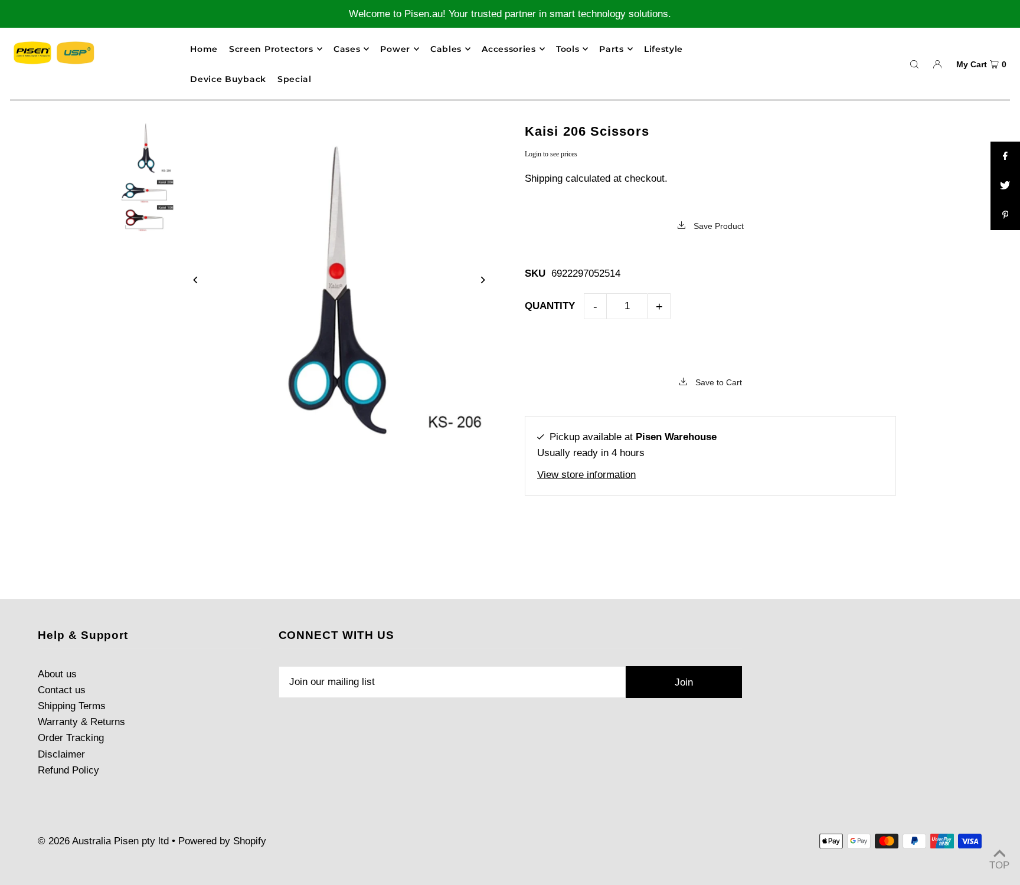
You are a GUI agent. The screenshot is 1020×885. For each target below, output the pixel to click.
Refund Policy (68, 770)
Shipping (544, 178)
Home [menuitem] (204, 49)
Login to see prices (551, 154)
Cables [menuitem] (446, 49)
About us (57, 674)
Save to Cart (717, 382)
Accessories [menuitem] (509, 49)
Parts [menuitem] (611, 49)
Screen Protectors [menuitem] (271, 49)
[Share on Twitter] (1005, 186)
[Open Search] (914, 63)
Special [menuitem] (294, 79)
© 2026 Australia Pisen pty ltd (103, 841)
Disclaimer (61, 754)
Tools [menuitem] (568, 49)
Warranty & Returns (81, 721)
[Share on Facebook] (1005, 156)
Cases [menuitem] (347, 49)
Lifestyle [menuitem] (663, 49)
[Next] (482, 280)
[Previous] (196, 280)
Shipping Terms (72, 706)
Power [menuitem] (395, 49)
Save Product (717, 226)
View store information (586, 474)
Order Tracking (71, 737)
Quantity (550, 306)
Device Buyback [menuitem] (228, 79)
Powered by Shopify (222, 841)
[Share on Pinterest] (1005, 215)
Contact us (62, 690)
